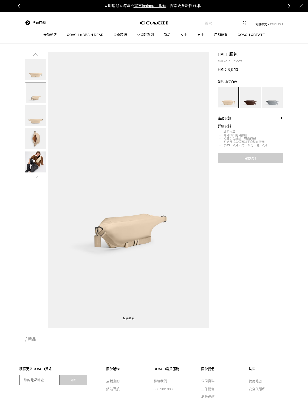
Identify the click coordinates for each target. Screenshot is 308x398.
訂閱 (73, 380)
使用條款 (255, 381)
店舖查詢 (113, 381)
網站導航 (113, 389)
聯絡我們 (160, 381)
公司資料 (208, 381)
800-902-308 (163, 389)
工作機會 (208, 389)
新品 (32, 339)
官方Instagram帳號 (150, 6)
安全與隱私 (257, 389)
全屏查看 (129, 318)
